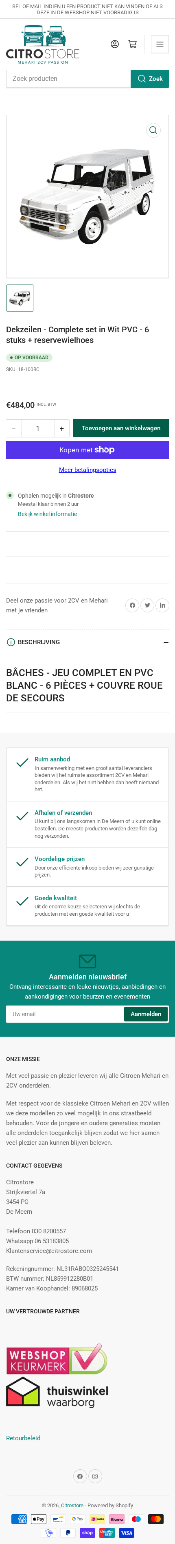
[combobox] (87, 79)
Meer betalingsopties (87, 470)
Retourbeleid (23, 1438)
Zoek (156, 78)
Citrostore (72, 1505)
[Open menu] (160, 44)
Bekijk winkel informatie (47, 514)
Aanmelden (146, 1014)
